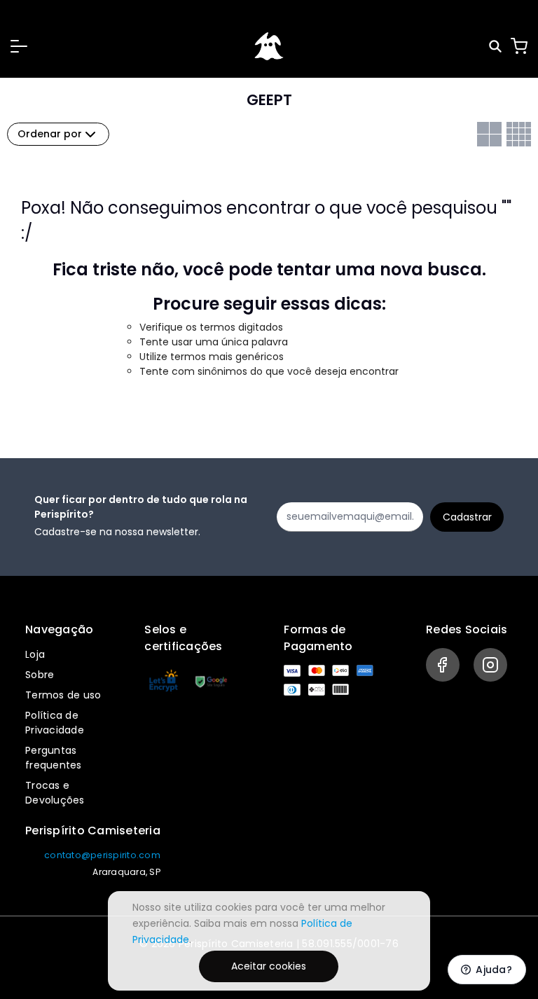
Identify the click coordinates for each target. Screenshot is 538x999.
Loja (35, 654)
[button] (19, 46)
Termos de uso (63, 695)
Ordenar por (50, 134)
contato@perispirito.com (102, 855)
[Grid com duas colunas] (489, 134)
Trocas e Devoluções (55, 792)
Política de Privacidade (54, 722)
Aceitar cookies (268, 966)
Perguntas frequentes (53, 757)
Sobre (39, 675)
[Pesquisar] (496, 46)
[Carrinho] (519, 46)
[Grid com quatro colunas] (518, 134)
